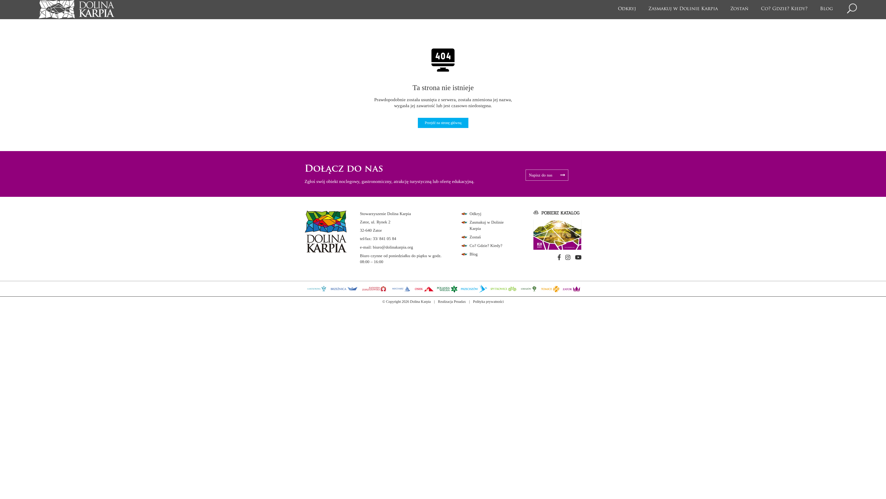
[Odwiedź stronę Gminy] (316, 288)
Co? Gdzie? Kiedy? (784, 9)
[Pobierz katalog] (557, 230)
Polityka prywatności (488, 302)
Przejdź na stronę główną (443, 123)
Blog (826, 9)
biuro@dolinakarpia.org (393, 247)
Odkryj (627, 9)
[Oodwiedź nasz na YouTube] (578, 257)
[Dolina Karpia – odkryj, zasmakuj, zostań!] (76, 9)
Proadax (460, 302)
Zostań (739, 9)
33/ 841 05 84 (384, 238)
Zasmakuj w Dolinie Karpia (683, 9)
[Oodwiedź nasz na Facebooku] (559, 257)
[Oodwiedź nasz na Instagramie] (567, 257)
